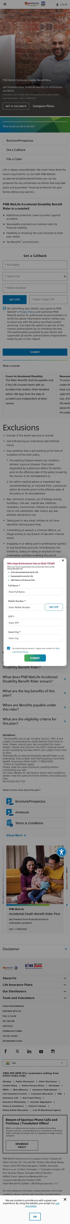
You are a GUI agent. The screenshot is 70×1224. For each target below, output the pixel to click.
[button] (63, 560)
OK (35, 1216)
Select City (14, 632)
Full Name (14, 585)
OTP (11, 616)
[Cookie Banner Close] (65, 1199)
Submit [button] (35, 658)
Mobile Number (17, 601)
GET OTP (54, 606)
